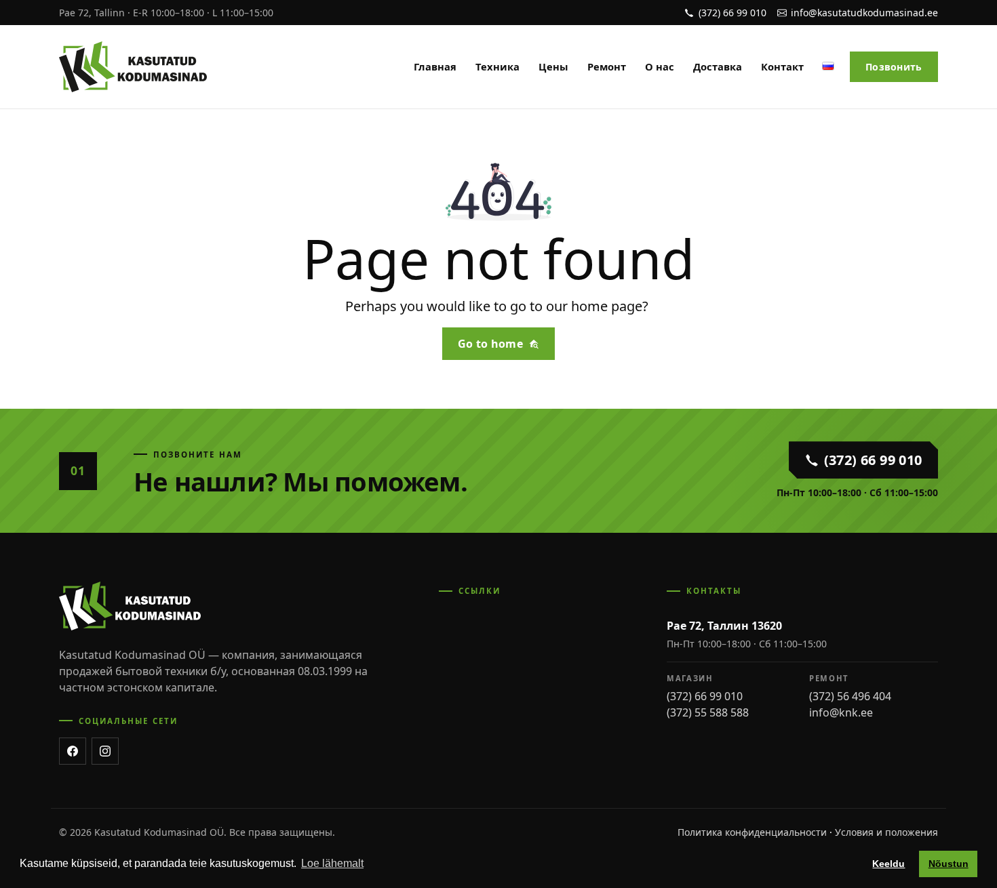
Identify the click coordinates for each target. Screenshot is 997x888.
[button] (828, 64)
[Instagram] (105, 751)
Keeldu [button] (888, 863)
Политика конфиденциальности (752, 832)
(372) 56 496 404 (850, 696)
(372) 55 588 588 (708, 712)
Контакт (782, 66)
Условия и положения (886, 832)
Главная (435, 66)
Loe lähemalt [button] (332, 863)
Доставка (717, 66)
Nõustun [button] (948, 863)
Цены (553, 66)
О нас (659, 66)
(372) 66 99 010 (705, 696)
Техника (497, 66)
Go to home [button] (490, 343)
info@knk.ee (841, 712)
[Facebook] (72, 751)
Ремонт (606, 66)
